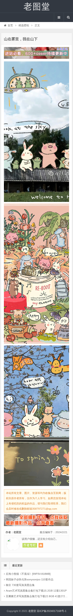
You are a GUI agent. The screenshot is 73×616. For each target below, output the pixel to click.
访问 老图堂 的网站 (41, 545)
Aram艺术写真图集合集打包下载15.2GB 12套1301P (36, 590)
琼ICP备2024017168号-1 (51, 610)
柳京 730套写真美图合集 (20, 585)
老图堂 (36, 6)
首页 (10, 25)
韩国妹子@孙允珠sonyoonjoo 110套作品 (29, 579)
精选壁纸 (24, 25)
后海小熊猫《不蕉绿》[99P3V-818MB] (28, 573)
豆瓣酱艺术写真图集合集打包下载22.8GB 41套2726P (37, 596)
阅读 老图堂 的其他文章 (29, 545)
